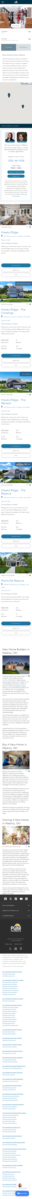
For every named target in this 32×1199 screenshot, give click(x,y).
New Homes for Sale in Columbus (9, 1131)
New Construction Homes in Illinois (12, 1038)
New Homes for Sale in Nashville (9, 1167)
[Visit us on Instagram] (26, 899)
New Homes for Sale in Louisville (9, 1053)
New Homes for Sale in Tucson (8, 975)
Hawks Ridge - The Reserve (13, 492)
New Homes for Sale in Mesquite (9, 1089)
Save (16, 274)
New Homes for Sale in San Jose (8, 994)
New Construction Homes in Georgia (12, 1029)
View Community (16, 265)
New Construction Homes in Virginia (12, 1184)
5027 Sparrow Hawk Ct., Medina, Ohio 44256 (17, 236)
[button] (9, 96)
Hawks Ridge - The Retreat (13, 401)
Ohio (8, 6)
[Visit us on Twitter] (10, 899)
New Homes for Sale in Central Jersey (10, 1100)
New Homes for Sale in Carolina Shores (10, 1115)
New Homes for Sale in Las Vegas (9, 1087)
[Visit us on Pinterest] (16, 899)
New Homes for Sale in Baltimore (9, 1059)
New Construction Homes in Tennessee (12, 1165)
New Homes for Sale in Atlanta (8, 1031)
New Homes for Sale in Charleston (9, 1151)
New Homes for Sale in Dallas (8, 1176)
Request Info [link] (16, 176)
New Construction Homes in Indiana (12, 1044)
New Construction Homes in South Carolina (14, 1149)
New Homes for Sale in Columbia (9, 1153)
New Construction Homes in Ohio (11, 1127)
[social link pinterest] (30, 227)
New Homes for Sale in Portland (8, 1138)
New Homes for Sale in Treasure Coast (10, 1025)
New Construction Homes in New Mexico (13, 1104)
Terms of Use (8, 944)
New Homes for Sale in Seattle (8, 1193)
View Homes (16, 26)
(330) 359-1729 (5, 590)
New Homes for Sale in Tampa (8, 1023)
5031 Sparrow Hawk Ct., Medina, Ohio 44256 (17, 317)
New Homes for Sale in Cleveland (9, 1129)
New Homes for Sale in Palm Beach (9, 1019)
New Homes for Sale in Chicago (8, 1040)
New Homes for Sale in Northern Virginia (10, 1186)
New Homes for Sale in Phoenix (8, 973)
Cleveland (13, 6)
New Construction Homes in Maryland (12, 1057)
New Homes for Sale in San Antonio (9, 1180)
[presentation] (1, 17)
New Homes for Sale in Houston (8, 1178)
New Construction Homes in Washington (13, 1191)
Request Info (16, 270)
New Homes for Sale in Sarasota (9, 1021)
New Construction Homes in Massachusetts (14, 1066)
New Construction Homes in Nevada (11, 1085)
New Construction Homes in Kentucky (12, 1051)
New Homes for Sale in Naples (8, 1015)
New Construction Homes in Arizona (12, 971)
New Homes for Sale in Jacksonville (9, 1011)
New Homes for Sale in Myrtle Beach (9, 1161)
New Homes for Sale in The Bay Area (9, 982)
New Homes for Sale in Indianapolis (9, 1046)
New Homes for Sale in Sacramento (9, 992)
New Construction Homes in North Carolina (14, 1113)
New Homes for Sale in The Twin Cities (10, 1081)
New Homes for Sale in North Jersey (9, 1098)
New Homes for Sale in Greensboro (9, 1119)
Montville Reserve (12, 580)
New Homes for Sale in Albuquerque (9, 1106)
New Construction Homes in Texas (11, 1172)
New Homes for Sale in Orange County (10, 986)
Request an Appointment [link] (16, 172)
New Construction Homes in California (12, 980)
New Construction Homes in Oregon (12, 1136)
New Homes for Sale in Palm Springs (9, 988)
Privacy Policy (19, 944)
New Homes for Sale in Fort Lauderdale (10, 1007)
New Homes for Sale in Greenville (9, 1157)
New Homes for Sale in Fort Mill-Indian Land (11, 1155)
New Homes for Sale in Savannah (9, 1033)
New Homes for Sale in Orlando (8, 1017)
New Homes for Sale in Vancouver (9, 1195)
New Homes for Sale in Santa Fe (8, 1108)
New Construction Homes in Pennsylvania (13, 1142)
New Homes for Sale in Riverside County (10, 990)
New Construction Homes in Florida (12, 1005)
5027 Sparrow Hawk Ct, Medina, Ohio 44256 (17, 407)
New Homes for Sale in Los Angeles (9, 984)
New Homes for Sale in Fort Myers (9, 1009)
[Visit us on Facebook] (5, 899)
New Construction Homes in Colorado (12, 998)
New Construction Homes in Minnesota (12, 1079)
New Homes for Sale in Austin (8, 1174)
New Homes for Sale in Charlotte (9, 1117)
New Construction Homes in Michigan (12, 1072)
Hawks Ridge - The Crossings (13, 311)
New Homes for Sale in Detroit (8, 1074)
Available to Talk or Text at (16, 156)
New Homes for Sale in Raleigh (8, 1121)
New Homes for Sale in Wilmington (9, 1123)
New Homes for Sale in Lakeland (9, 1013)
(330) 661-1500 (5, 240)
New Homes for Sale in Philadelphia (9, 1144)
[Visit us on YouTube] (21, 899)
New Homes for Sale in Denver (8, 1000)
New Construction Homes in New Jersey (12, 1094)
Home (3, 6)
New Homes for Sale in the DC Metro (9, 1061)
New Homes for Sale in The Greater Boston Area (12, 1068)
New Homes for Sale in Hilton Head (9, 1159)
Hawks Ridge (9, 232)
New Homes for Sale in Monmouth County (10, 1096)
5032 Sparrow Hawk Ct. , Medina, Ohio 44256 (17, 497)
